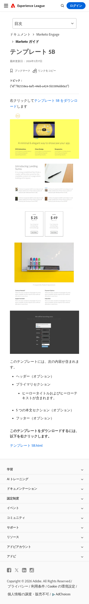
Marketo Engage (47, 34)
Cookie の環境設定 (61, 586)
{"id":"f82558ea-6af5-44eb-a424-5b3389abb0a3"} (39, 86)
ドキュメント (20, 34)
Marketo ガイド (27, 41)
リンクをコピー (47, 70)
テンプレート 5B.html (26, 445)
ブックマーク (22, 70)
